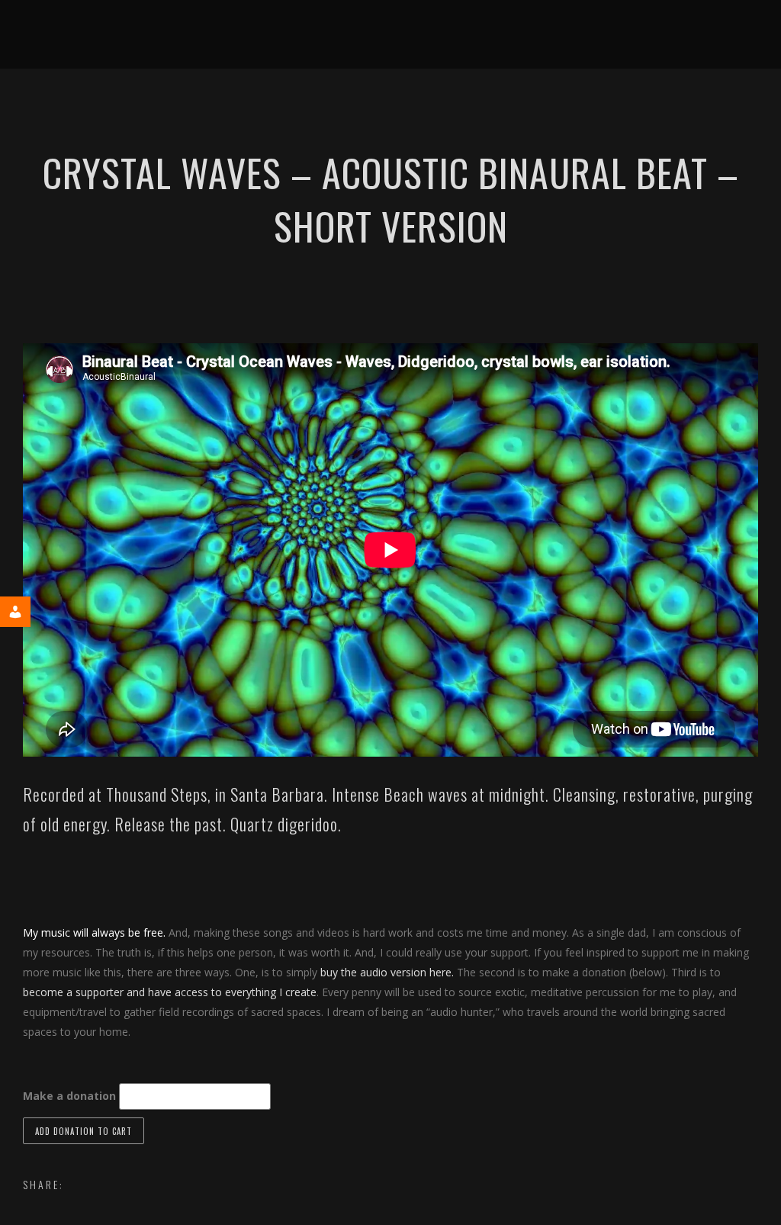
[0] (528, 103)
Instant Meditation (302, 102)
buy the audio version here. (387, 972)
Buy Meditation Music (447, 102)
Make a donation (69, 1095)
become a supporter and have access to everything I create (170, 992)
